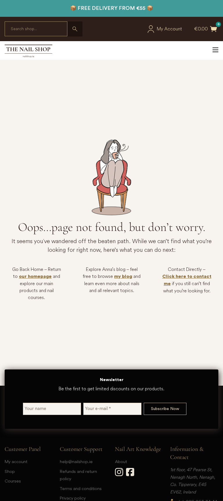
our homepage (35, 276)
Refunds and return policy (78, 475)
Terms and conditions (81, 488)
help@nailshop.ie (76, 461)
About (121, 461)
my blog (123, 276)
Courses (13, 481)
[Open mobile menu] (215, 50)
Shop (10, 471)
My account (16, 461)
